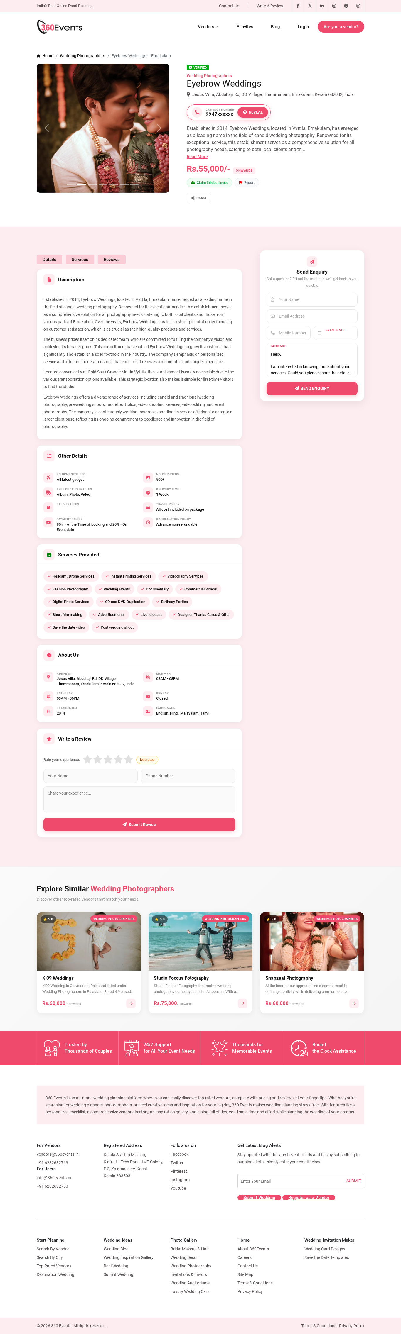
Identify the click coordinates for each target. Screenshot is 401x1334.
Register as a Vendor (308, 1197)
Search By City (50, 1257)
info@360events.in (54, 1177)
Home (47, 55)
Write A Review (270, 6)
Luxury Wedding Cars (190, 1291)
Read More (197, 156)
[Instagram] (334, 6)
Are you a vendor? (341, 26)
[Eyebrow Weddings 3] (92, 184)
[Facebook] (298, 6)
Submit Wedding (259, 1197)
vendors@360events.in (58, 1154)
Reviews (112, 259)
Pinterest (179, 1171)
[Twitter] (310, 6)
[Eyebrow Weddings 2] (81, 184)
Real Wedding (116, 1266)
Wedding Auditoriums (190, 1283)
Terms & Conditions (255, 1283)
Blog (275, 26)
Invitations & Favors (189, 1274)
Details (49, 259)
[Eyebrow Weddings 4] (103, 184)
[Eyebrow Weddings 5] (113, 184)
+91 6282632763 (52, 1162)
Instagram (180, 1179)
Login (303, 26)
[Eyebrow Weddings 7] (134, 184)
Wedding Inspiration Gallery (129, 1257)
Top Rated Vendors (54, 1266)
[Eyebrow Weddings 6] (124, 184)
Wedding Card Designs (324, 1249)
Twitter (177, 1162)
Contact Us (229, 6)
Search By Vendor (53, 1249)
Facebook (179, 1154)
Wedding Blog (116, 1249)
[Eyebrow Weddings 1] (71, 184)
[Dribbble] (358, 6)
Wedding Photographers (82, 55)
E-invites (245, 26)
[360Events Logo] (59, 26)
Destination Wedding (55, 1274)
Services (80, 259)
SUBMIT (353, 1181)
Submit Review (142, 824)
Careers (244, 1257)
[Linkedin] (322, 6)
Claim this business (212, 183)
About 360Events (253, 1249)
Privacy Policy (250, 1291)
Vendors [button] (206, 26)
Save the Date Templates (326, 1257)
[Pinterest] (346, 6)
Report (249, 183)
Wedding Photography (191, 1266)
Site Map (245, 1274)
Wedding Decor (184, 1257)
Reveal (256, 112)
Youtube (178, 1188)
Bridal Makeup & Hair (190, 1249)
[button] (199, 198)
